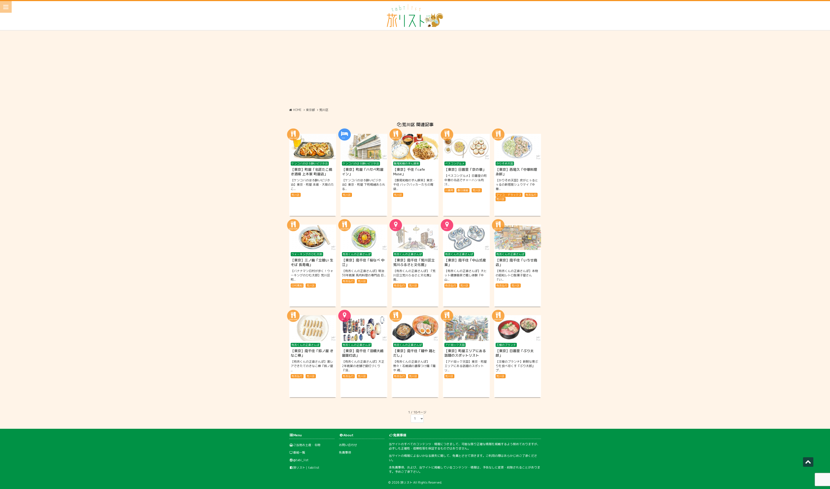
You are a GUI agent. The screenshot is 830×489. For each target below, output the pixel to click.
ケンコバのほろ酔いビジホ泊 (309, 163)
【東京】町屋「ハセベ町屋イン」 (362, 171)
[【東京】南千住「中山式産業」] (466, 237)
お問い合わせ (348, 445)
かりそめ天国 (504, 163)
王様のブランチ (506, 345)
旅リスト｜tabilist (306, 467)
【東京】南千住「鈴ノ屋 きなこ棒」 (312, 353)
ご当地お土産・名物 (306, 445)
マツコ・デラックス (509, 195)
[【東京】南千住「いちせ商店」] (517, 237)
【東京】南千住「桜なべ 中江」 (363, 262)
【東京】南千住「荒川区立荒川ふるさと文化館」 (414, 262)
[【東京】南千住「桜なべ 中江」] (363, 237)
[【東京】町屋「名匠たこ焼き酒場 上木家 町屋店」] (312, 147)
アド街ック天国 (455, 345)
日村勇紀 (297, 285)
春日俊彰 (463, 190)
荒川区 (295, 195)
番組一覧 (299, 452)
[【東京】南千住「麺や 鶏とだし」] (415, 328)
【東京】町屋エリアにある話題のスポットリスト (465, 353)
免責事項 (345, 452)
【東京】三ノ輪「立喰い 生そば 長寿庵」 (312, 262)
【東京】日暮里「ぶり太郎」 (515, 353)
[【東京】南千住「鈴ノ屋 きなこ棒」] (312, 328)
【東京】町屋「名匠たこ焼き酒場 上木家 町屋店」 (311, 171)
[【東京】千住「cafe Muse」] (415, 147)
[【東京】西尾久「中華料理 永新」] (517, 147)
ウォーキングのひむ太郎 (306, 254)
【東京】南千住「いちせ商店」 (516, 262)
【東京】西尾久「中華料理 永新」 (516, 171)
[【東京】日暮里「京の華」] (466, 147)
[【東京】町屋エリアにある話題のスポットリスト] (466, 328)
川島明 (449, 190)
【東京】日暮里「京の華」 (465, 169)
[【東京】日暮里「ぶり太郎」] (517, 328)
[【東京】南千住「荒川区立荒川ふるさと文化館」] (415, 237)
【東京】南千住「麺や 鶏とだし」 (414, 353)
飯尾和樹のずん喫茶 (406, 163)
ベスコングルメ (455, 163)
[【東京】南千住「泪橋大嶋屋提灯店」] (363, 328)
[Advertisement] (415, 69)
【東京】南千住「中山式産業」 (465, 262)
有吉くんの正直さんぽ (357, 254)
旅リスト (406, 482)
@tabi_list (301, 460)
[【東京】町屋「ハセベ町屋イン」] (363, 147)
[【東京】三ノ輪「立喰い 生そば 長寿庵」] (312, 237)
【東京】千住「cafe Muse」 (409, 171)
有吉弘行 (531, 195)
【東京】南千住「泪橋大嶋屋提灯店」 (362, 353)
